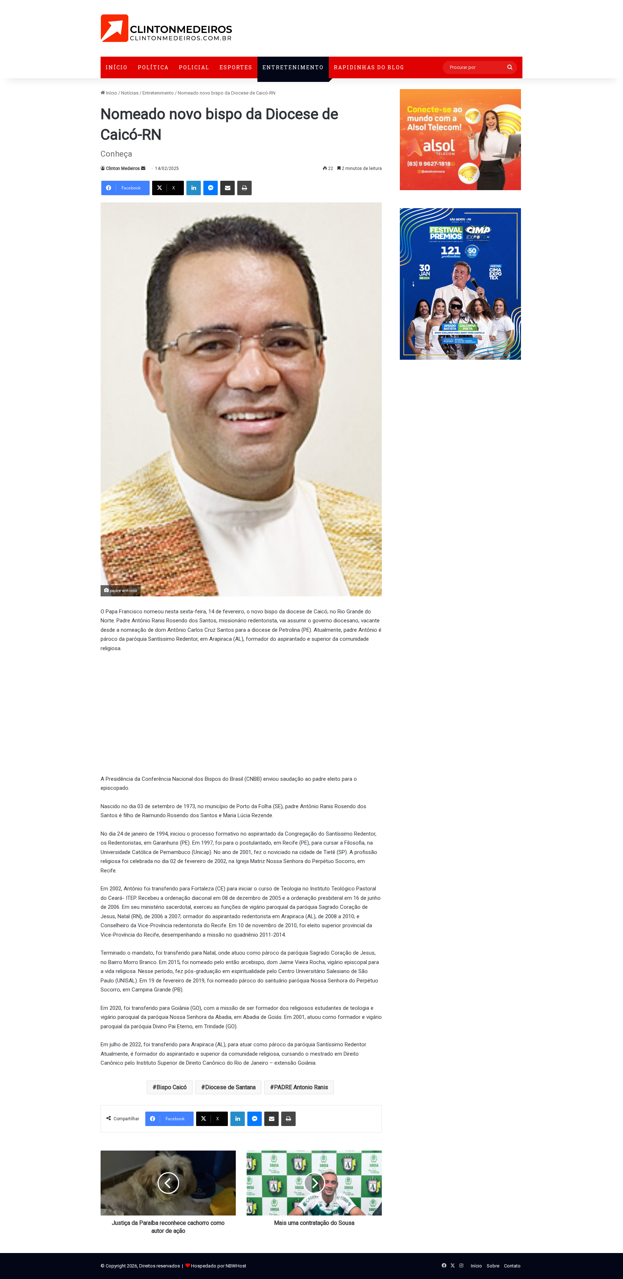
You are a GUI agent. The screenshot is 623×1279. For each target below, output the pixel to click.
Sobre (493, 1266)
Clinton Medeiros (123, 168)
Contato (512, 1266)
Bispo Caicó (171, 1087)
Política (153, 67)
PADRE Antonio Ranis (301, 1087)
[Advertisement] (241, 712)
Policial (194, 67)
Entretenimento (293, 67)
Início (117, 67)
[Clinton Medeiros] (166, 28)
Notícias (129, 93)
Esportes (236, 67)
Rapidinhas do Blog (369, 67)
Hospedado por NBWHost (218, 1266)
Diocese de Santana (230, 1087)
